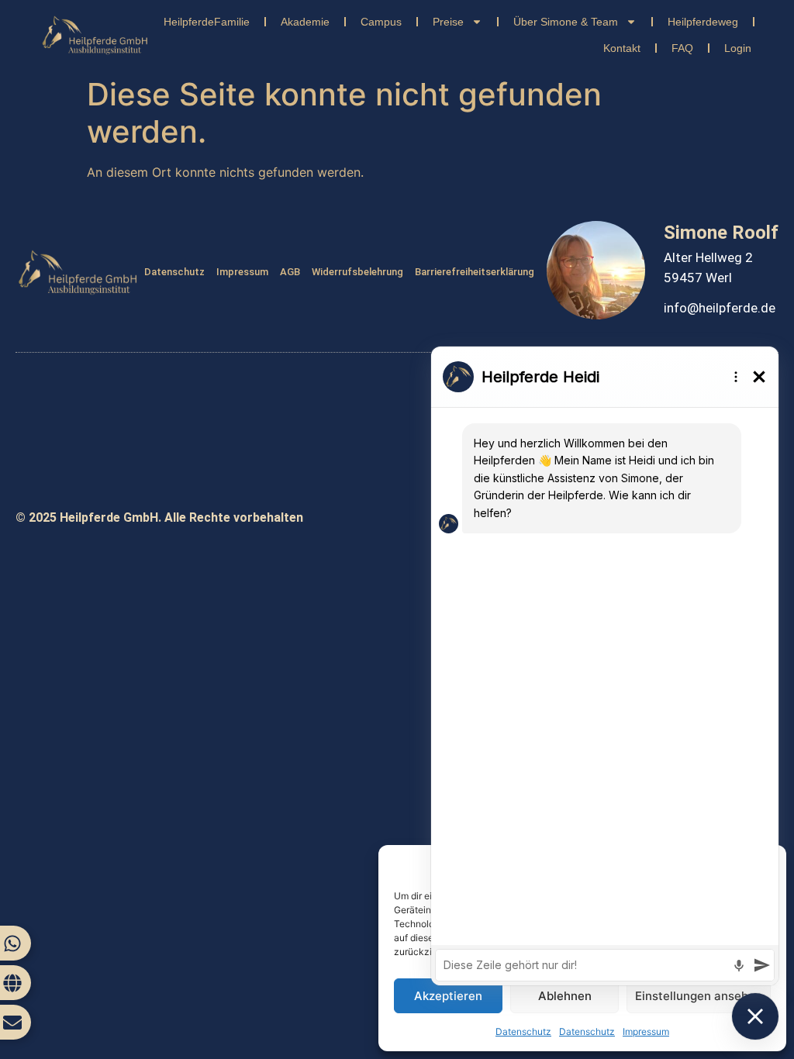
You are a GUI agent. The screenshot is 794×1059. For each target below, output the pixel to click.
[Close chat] (755, 1016)
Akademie (305, 22)
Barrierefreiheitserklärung (474, 272)
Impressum (242, 272)
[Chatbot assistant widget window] (604, 666)
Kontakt (621, 48)
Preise (448, 22)
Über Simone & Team (565, 22)
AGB (290, 272)
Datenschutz (174, 272)
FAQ (682, 48)
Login (737, 48)
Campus (381, 22)
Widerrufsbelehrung (357, 272)
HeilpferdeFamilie (207, 22)
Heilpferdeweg (703, 22)
